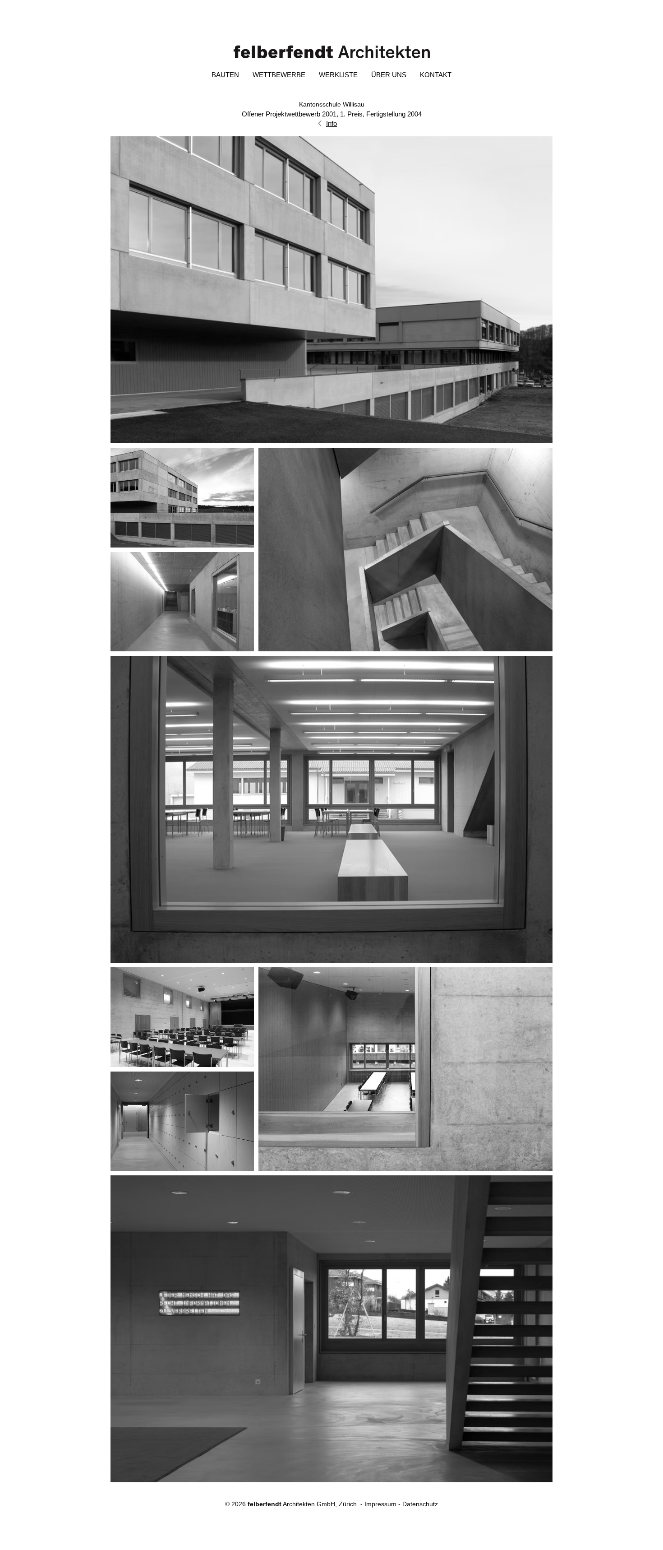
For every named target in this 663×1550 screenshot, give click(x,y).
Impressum (380, 1504)
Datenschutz (420, 1504)
